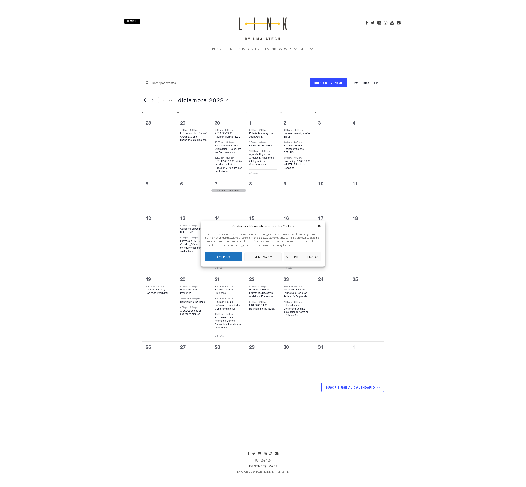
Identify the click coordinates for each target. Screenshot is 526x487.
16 (286, 217)
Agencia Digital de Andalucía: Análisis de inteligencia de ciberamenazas (261, 159)
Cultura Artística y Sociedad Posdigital (157, 291)
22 (251, 278)
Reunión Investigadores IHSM (297, 134)
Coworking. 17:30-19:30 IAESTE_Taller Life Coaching (297, 164)
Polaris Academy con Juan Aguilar (261, 134)
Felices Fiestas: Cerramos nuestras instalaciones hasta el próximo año (296, 310)
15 (251, 217)
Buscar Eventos (328, 83)
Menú (133, 21)
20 (182, 278)
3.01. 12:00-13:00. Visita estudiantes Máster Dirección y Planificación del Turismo (228, 166)
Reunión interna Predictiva (189, 291)
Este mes (166, 100)
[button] (319, 226)
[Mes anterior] (144, 100)
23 (286, 278)
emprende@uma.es (263, 466)
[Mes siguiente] (152, 100)
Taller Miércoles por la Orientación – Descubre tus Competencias (228, 149)
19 (148, 278)
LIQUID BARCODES (260, 145)
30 (217, 122)
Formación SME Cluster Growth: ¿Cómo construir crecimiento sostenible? (193, 246)
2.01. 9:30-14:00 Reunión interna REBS (262, 306)
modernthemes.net (276, 471)
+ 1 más (253, 173)
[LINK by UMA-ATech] (263, 44)
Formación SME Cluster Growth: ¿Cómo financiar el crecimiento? (194, 136)
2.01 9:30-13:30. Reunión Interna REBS (227, 134)
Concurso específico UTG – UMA (191, 230)
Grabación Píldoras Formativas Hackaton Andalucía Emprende (261, 293)
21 (217, 278)
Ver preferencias (302, 257)
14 (217, 217)
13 (182, 217)
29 (182, 122)
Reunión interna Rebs (192, 301)
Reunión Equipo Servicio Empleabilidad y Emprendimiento (228, 305)
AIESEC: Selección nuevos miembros (191, 312)
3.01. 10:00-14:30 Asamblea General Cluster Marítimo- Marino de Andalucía (228, 322)
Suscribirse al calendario (350, 387)
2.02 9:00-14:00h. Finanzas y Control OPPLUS (294, 149)
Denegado (263, 257)
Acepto (223, 257)
